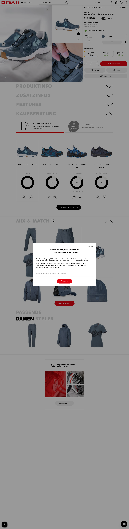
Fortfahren (64, 281)
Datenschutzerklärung (60, 273)
